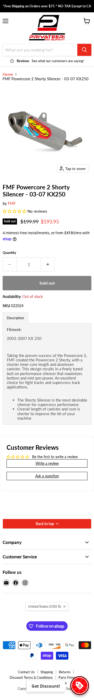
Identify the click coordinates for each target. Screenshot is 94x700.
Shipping (46, 672)
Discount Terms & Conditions (31, 677)
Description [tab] (15, 318)
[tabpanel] (47, 374)
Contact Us (26, 672)
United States (44, 606)
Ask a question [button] (47, 476)
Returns (64, 672)
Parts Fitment (68, 677)
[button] (15, 211)
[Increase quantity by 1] (48, 264)
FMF (12, 203)
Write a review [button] (47, 463)
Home (8, 74)
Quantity (9, 253)
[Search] (84, 50)
